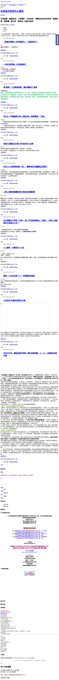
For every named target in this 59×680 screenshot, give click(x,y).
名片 (4, 31)
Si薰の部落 (3, 639)
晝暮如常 (2, 640)
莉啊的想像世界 (4, 650)
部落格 (5, 29)
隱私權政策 (37, 660)
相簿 (4, 27)
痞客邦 (8, 53)
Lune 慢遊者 (3, 637)
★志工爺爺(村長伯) (5, 610)
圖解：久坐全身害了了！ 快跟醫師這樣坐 (19, 276)
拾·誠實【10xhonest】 (5, 624)
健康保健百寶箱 (13, 56)
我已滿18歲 (3, 677)
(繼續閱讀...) (4, 50)
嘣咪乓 (2, 636)
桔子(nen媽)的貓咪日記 (5, 620)
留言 (12, 53)
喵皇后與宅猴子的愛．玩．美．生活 (8, 627)
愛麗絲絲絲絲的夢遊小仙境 (6, 617)
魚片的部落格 (3, 644)
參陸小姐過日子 (4, 614)
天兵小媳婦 (3, 629)
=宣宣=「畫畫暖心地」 (5, 642)
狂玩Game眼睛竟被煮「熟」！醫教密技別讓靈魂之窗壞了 (25, 167)
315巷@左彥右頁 (4, 618)
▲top (2, 58)
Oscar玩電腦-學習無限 (5, 633)
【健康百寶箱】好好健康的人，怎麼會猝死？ (20, 42)
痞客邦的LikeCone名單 (5, 612)
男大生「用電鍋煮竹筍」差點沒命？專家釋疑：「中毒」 (24, 116)
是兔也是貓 (3, 651)
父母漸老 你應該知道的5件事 (14, 300)
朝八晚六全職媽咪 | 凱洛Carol (7, 621)
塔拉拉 (2, 647)
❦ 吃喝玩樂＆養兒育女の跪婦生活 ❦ (8, 628)
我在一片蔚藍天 (4, 648)
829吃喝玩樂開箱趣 (5, 623)
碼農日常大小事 (4, 613)
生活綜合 (12, 24)
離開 (8, 677)
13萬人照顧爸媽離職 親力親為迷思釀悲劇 (19, 192)
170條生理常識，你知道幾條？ (15, 64)
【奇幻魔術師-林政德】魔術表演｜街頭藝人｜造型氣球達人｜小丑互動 (15, 631)
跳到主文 (3, 15)
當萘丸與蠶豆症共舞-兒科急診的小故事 (18, 144)
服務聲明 (43, 660)
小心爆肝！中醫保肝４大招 (13, 248)
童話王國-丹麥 (3, 616)
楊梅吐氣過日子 (4, 643)
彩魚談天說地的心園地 (12, 11)
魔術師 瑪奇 (3, 632)
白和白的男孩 (3, 646)
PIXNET (18, 660)
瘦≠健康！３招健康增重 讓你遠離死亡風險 (20, 87)
